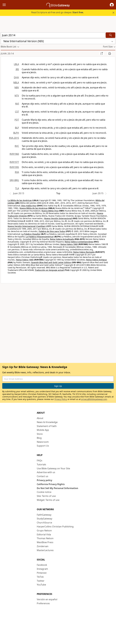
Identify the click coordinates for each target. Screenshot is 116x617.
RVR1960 (14, 154)
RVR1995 (14, 167)
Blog (39, 437)
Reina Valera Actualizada (62, 239)
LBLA (16, 64)
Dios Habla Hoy (28, 205)
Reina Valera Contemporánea (79, 241)
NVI (17, 103)
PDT (17, 119)
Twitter (40, 580)
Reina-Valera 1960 (69, 244)
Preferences (43, 603)
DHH (16, 77)
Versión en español (47, 599)
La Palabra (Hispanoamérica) (40, 236)
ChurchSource (44, 522)
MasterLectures (45, 550)
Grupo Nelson (44, 530)
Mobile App (43, 430)
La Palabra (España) (30, 234)
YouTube (41, 584)
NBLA (16, 82)
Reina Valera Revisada (83, 252)
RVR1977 (14, 162)
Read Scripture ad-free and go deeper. (57, 12)
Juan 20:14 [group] (7, 53)
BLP (17, 127)
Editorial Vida (44, 534)
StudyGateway (44, 518)
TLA (17, 188)
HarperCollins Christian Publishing (55, 526)
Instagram (42, 568)
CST (17, 111)
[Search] (110, 35)
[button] (112, 5)
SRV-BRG (14, 180)
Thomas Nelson (45, 538)
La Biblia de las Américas (20, 200)
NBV (16, 87)
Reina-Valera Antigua (96, 259)
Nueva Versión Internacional (58, 218)
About (40, 418)
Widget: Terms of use (48, 500)
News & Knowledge (47, 422)
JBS (17, 69)
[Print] (109, 53)
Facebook (42, 564)
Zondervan (42, 546)
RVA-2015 (14, 137)
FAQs (39, 460)
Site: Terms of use (46, 496)
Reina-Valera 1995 (24, 259)
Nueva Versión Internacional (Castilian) (27, 226)
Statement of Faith (47, 426)
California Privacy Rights (51, 484)
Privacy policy (44, 480)
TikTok (40, 576)
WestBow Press (45, 542)
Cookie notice (44, 492)
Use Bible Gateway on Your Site (53, 468)
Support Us (43, 445)
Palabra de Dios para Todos (52, 231)
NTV (17, 95)
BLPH (16, 132)
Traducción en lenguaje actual (49, 270)
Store (40, 433)
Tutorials (41, 464)
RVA (17, 172)
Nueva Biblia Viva (49, 210)
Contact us (42, 476)
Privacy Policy (60, 399)
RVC (17, 146)
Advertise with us (46, 472)
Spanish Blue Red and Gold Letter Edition (51, 262)
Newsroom (43, 441)
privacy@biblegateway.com (94, 399)
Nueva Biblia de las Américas (34, 208)
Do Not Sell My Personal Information (57, 488)
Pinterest (42, 572)
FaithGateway (44, 514)
